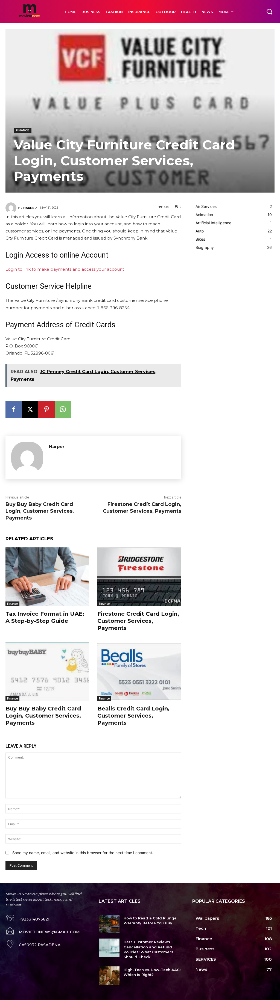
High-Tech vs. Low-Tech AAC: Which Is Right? (152, 972)
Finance (22, 130)
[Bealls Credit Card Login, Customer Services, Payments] (139, 671)
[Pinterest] (46, 409)
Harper (30, 208)
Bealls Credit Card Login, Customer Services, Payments (133, 715)
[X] (30, 409)
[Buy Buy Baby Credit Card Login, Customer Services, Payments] (47, 671)
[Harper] (11, 207)
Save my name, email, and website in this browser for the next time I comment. (82, 852)
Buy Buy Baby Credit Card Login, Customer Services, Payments (39, 511)
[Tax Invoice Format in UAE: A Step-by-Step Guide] (47, 576)
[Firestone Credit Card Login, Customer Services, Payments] (139, 576)
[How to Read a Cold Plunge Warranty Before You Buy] (109, 924)
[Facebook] (13, 409)
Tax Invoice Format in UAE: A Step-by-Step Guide (44, 617)
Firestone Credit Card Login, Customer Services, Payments (138, 620)
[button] (269, 11)
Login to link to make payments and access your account (64, 269)
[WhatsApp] (63, 409)
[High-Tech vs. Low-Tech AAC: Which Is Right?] (109, 975)
